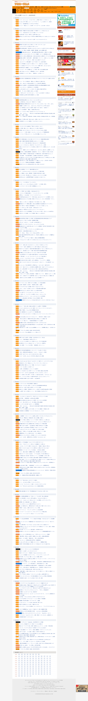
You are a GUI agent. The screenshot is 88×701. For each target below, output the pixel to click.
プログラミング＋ (47, 686)
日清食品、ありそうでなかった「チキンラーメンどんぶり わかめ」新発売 (33, 130)
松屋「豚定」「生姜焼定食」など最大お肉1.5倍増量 (29, 398)
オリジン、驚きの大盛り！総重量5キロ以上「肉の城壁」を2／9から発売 (32, 451)
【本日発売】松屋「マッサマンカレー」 (26, 616)
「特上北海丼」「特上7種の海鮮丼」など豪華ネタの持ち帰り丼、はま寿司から (34, 155)
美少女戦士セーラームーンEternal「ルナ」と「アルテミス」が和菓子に (32, 343)
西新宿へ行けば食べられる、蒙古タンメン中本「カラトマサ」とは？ (33, 44)
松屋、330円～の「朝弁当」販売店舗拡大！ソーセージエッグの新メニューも (33, 205)
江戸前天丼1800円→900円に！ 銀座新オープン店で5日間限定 (69, 43)
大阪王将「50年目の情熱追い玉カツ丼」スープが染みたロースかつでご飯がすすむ (34, 543)
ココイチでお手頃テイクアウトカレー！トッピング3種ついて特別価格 (32, 598)
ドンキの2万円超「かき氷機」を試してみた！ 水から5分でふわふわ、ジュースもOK (66, 111)
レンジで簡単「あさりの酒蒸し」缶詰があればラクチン (29, 191)
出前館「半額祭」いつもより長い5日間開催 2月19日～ (29, 310)
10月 (44, 656)
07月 (36, 654)
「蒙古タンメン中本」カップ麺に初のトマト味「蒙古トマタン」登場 (32, 201)
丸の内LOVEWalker (57, 688)
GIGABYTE (28, 10)
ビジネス (20, 6)
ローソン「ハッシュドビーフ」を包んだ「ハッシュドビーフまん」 (31, 513)
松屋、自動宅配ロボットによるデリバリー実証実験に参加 (30, 311)
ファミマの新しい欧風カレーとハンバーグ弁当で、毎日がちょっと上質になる (35, 419)
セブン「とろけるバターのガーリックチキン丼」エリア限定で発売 (31, 171)
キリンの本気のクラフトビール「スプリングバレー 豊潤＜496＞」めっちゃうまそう (35, 65)
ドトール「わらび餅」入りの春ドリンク (26, 366)
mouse (21, 9)
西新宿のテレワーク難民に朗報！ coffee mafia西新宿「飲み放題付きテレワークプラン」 (36, 203)
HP (56, 681)
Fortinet (45, 11)
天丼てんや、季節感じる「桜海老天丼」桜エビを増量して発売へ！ (31, 417)
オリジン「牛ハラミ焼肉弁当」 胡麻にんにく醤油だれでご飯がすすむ (32, 81)
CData (38, 11)
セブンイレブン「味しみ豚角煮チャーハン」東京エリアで (30, 332)
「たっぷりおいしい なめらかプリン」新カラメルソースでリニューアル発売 (33, 396)
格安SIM (30, 686)
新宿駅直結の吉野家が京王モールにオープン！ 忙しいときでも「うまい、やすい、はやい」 (37, 103)
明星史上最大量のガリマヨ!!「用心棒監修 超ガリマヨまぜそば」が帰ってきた (33, 491)
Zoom (52, 11)
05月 (30, 654)
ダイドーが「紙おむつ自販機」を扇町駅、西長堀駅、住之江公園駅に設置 (33, 50)
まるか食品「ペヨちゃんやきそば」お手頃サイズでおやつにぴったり (32, 596)
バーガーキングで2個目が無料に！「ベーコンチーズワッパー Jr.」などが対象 (33, 193)
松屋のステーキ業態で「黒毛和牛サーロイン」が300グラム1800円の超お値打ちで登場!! (35, 389)
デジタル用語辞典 (42, 687)
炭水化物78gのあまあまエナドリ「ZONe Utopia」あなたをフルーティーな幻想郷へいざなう (36, 196)
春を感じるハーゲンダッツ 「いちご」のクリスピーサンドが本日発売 (32, 296)
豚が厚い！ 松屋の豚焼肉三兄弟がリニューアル (28, 231)
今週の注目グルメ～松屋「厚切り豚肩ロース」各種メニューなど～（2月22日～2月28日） (36, 160)
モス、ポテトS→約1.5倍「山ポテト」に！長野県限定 (29, 404)
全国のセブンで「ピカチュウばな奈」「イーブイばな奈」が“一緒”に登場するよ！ (34, 453)
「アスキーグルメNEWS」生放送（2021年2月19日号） (30, 330)
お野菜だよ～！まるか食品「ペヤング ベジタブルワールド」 (30, 195)
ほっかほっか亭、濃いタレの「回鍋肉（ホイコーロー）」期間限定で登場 (33, 542)
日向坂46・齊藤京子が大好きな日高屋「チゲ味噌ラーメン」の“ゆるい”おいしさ (34, 30)
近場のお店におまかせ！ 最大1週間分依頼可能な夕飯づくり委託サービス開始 (37, 52)
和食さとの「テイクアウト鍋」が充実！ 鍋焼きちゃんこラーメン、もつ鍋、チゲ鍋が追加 (36, 625)
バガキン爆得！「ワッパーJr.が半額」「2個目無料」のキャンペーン (32, 345)
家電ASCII (33, 686)
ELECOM (17, 10)
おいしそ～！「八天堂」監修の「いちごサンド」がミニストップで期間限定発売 (34, 132)
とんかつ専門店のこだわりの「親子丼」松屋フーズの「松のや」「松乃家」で (33, 107)
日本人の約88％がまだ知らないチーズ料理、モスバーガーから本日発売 (33, 400)
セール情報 (61, 6)
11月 (47, 656)
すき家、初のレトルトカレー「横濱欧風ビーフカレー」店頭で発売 (31, 71)
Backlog (42, 11)
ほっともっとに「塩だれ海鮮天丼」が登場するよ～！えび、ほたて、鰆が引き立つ (34, 265)
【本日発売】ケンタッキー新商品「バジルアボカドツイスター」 (31, 121)
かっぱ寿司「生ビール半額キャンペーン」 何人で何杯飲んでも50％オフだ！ (33, 391)
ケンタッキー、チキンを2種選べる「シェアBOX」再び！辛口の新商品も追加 (33, 69)
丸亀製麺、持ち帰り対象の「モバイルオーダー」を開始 (29, 600)
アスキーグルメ (37, 686)
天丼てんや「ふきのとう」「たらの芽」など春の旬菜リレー (30, 222)
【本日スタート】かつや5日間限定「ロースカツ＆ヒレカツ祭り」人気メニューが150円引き (36, 211)
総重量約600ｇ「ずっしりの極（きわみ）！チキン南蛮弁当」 (30, 433)
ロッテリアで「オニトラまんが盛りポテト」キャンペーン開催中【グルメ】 (34, 583)
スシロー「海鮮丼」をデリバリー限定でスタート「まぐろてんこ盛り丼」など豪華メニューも (36, 149)
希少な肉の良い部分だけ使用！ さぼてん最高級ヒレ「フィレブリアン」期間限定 (35, 260)
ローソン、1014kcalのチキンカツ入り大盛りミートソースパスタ (31, 32)
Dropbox (35, 11)
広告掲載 (55, 691)
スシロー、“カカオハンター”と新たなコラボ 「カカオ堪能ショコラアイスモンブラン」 (35, 500)
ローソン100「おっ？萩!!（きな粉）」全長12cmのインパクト (30, 207)
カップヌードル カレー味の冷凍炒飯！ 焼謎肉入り (28, 383)
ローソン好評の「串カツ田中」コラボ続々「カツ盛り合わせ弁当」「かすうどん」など (35, 374)
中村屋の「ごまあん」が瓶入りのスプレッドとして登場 (29, 507)
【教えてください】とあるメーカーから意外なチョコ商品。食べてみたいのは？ (34, 447)
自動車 (36, 6)
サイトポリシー (33, 691)
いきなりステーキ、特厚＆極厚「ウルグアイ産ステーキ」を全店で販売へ (33, 61)
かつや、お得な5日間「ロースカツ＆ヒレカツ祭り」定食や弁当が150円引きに (33, 268)
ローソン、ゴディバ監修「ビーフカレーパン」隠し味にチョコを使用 (32, 641)
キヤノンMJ (21, 12)
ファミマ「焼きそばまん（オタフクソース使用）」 (28, 480)
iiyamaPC (24, 9)
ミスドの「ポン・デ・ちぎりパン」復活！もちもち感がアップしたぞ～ (32, 59)
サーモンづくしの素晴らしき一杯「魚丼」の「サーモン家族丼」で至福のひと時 (34, 408)
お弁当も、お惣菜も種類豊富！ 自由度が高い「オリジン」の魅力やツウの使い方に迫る (36, 151)
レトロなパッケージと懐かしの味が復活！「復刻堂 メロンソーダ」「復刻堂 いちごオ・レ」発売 (37, 273)
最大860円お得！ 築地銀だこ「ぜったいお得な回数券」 (29, 67)
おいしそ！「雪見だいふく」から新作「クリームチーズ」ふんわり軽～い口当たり (34, 25)
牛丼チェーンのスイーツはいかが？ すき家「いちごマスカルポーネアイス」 (33, 39)
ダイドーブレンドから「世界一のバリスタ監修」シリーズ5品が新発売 (32, 282)
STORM (58, 681)
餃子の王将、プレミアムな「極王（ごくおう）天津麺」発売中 (30, 556)
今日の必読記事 (33, 687)
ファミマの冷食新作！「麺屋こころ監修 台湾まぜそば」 (29, 109)
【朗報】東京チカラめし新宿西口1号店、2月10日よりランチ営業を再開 (33, 423)
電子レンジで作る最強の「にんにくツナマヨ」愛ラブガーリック (31, 442)
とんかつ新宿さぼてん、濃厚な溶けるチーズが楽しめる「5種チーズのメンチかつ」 (35, 505)
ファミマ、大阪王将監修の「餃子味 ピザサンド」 (28, 339)
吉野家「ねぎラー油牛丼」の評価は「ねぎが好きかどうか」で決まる (32, 337)
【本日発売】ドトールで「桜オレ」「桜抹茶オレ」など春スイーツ (31, 73)
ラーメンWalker (24, 688)
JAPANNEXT (24, 12)
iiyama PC (40, 681)
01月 (19, 654)
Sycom (28, 9)
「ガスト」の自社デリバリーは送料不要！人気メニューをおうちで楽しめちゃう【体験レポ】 (36, 275)
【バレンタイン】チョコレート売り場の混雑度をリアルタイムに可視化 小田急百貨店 (36, 576)
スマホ (50, 6)
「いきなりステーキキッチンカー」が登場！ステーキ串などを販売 (31, 429)
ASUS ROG (24, 10)
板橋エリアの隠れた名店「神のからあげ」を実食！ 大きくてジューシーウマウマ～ (34, 119)
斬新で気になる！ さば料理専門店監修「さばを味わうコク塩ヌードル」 (32, 177)
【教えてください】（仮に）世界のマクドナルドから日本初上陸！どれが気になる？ (35, 639)
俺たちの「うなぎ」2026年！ (63, 50)
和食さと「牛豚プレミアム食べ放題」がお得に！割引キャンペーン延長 (32, 431)
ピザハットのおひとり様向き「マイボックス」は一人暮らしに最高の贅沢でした (34, 574)
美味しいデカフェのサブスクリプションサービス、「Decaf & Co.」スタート (36, 613)
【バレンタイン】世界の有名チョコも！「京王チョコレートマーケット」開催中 (35, 534)
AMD (21, 10)
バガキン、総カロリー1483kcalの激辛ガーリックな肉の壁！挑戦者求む (32, 83)
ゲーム (58, 6)
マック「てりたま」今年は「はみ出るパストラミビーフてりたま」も (32, 111)
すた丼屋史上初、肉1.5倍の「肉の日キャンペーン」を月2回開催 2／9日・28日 (34, 455)
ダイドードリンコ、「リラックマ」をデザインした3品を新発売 (31, 509)
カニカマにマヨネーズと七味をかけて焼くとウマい (28, 46)
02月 (22, 654)
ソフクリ (59, 11)
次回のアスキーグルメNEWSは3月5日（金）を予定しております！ (32, 164)
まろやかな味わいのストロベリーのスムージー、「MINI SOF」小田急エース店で (35, 316)
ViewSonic (38, 10)
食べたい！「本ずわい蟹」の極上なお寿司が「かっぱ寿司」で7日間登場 (32, 306)
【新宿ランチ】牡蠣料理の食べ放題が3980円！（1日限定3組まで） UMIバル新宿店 (35, 565)
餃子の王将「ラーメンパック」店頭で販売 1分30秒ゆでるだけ (31, 529)
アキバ (47, 6)
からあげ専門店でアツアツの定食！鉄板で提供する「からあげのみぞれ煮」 (33, 254)
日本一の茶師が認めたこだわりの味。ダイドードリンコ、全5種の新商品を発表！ (34, 139)
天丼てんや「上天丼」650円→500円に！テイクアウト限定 (30, 387)
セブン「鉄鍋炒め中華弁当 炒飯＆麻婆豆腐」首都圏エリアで (30, 475)
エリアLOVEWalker (30, 688)
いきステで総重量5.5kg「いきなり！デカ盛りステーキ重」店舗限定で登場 (33, 609)
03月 (25, 654)
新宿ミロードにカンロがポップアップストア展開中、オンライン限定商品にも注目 (35, 54)
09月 (41, 656)
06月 (33, 654)
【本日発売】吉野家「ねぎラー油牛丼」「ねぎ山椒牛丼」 (30, 378)
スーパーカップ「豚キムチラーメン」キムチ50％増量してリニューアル (32, 134)
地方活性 (51, 686)
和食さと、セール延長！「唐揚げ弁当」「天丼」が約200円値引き (31, 538)
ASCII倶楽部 (72, 6)
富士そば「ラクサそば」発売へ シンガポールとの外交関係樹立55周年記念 (33, 385)
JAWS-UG (32, 682)
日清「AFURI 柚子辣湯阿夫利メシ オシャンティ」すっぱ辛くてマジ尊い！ (33, 350)
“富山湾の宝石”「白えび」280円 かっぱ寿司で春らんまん (29, 34)
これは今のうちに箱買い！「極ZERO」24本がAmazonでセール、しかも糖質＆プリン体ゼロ (66, 105)
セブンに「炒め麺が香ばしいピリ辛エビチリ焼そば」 (29, 23)
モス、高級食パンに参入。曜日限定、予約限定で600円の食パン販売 (32, 173)
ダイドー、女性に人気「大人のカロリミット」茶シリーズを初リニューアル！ (33, 244)
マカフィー (17, 12)
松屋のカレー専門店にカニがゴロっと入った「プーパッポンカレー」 (32, 209)
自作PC (42, 6)
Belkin (42, 10)
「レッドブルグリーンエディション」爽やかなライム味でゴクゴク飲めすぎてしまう (35, 588)
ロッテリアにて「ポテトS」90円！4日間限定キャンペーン (30, 186)
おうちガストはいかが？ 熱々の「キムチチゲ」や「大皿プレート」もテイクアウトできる (36, 361)
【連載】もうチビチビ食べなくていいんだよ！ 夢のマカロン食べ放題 (33, 252)
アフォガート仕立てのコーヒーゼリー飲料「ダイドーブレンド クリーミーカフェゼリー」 (36, 308)
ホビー (39, 6)
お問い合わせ (51, 691)
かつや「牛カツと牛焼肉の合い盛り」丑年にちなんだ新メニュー (31, 569)
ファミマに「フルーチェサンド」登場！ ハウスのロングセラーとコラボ (32, 484)
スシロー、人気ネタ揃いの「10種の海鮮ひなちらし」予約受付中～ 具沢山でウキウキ (35, 567)
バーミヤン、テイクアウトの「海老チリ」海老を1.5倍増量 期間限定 (32, 237)
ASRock (31, 10)
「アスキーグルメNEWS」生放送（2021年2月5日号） (30, 649)
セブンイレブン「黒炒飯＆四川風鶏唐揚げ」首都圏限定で (30, 162)
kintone (25, 11)
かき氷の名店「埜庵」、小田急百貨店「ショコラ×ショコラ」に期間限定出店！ (35, 465)
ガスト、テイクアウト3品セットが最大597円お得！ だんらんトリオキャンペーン (34, 376)
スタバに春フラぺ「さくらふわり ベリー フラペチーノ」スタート (31, 292)
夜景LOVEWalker (46, 688)
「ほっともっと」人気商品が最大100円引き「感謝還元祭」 (30, 540)
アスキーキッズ (27, 686)
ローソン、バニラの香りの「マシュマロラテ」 (28, 182)
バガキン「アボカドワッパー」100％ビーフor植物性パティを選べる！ (32, 444)
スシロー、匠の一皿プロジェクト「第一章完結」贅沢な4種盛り (31, 402)
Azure (28, 11)
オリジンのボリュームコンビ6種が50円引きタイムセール (29, 503)
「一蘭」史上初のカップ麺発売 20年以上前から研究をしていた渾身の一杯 (33, 318)
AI (16, 6)
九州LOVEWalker (52, 688)
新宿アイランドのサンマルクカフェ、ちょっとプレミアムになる (32, 224)
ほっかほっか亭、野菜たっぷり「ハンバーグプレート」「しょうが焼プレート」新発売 (35, 21)
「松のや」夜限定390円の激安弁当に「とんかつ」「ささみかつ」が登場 (32, 352)
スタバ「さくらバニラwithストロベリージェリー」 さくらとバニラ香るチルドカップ (35, 421)
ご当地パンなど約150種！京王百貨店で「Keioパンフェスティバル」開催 (33, 427)
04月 (27, 654)
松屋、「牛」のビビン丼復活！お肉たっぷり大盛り (28, 91)
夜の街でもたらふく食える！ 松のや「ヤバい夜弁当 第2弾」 (31, 290)
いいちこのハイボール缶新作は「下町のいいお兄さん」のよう (30, 126)
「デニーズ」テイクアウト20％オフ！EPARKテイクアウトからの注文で (32, 627)
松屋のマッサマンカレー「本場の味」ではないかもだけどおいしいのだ (32, 552)
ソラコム (31, 11)
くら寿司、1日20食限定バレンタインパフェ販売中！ (29, 368)
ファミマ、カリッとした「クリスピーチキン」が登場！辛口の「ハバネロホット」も (35, 19)
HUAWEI (35, 10)
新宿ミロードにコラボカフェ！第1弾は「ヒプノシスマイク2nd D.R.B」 (33, 435)
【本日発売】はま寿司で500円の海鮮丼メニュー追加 (29, 94)
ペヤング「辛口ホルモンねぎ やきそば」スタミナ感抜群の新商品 (31, 486)
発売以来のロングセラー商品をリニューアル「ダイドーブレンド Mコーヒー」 (33, 363)
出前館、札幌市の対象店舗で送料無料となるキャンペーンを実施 (31, 141)
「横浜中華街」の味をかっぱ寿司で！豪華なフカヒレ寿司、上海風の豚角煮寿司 (34, 536)
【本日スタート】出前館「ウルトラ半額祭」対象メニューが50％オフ (32, 213)
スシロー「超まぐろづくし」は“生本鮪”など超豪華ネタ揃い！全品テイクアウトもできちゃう (36, 267)
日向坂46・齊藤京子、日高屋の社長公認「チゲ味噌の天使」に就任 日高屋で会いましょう (36, 153)
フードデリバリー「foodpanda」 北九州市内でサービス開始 (31, 622)
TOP (25, 680)
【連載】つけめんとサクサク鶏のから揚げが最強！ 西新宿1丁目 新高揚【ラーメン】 (36, 457)
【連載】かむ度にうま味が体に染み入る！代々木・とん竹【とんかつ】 (33, 322)
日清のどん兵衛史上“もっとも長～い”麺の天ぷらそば (29, 604)
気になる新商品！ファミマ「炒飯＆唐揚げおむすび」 (29, 169)
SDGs (54, 686)
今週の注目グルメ (67, 29)
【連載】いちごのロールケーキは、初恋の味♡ (28, 591)
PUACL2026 (57, 686)
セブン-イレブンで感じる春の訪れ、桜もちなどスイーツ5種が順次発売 (32, 143)
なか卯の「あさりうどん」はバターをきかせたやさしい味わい (30, 354)
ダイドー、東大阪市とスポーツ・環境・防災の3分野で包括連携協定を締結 (33, 250)
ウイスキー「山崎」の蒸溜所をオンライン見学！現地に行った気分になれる (33, 246)
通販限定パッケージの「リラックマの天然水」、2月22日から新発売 (32, 449)
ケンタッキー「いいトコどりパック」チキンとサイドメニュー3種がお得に (33, 511)
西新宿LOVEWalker (41, 688)
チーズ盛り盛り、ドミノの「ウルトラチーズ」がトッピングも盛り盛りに (33, 256)
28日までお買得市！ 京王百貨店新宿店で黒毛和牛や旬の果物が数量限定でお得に (35, 85)
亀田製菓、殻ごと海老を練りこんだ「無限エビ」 (28, 502)
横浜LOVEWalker (35, 688)
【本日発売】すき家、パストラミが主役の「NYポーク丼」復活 (31, 578)
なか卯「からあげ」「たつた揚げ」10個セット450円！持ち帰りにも (32, 631)
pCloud (35, 12)
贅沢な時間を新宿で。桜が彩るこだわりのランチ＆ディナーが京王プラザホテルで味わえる (37, 48)
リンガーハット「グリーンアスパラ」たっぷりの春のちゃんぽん (31, 229)
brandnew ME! (31, 12)
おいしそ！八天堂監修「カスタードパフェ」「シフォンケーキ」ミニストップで (34, 554)
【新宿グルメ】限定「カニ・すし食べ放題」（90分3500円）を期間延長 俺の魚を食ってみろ (37, 561)
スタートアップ (54, 6)
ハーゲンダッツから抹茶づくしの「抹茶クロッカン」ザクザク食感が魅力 (33, 341)
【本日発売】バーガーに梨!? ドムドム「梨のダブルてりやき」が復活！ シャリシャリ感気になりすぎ (66, 118)
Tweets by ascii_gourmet (61, 89)
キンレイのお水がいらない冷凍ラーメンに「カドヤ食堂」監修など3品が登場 (33, 370)
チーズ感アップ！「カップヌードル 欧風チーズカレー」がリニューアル (32, 294)
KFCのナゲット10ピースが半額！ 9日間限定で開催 (28, 220)
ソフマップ (28, 12)
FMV (17, 9)
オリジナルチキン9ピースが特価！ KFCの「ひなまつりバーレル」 (31, 286)
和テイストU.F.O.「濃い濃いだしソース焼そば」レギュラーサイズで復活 (32, 175)
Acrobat (21, 11)
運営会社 (46, 691)
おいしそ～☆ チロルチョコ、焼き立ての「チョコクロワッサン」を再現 (32, 144)
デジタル (27, 6)
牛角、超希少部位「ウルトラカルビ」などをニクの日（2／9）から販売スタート (34, 524)
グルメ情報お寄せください (64, 91)
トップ (14, 6)
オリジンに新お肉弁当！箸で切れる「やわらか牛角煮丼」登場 (30, 298)
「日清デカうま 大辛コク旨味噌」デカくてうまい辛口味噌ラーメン (31, 277)
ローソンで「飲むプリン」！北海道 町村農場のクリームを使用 (31, 320)
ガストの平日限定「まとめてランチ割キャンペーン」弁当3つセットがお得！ (33, 63)
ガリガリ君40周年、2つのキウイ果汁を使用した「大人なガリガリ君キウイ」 (33, 498)
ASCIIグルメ (22, 4)
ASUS (38, 9)
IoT (17, 6)
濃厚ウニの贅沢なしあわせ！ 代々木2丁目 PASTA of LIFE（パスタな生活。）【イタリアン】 (37, 647)
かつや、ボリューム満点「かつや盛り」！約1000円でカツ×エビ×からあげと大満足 (66, 137)
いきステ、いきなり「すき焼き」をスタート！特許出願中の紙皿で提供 (32, 288)
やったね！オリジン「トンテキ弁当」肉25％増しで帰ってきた (31, 602)
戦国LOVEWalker (63, 688)
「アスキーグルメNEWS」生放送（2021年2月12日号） (30, 473)
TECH (24, 6)
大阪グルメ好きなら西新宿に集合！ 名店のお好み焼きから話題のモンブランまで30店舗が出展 (37, 56)
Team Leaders (42, 686)
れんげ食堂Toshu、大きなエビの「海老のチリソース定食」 (30, 101)
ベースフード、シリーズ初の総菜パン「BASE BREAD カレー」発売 (35, 563)
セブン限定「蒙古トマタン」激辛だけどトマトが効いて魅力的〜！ (31, 128)
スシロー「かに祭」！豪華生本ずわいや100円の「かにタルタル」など (32, 437)
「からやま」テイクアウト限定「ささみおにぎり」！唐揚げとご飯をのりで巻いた (34, 446)
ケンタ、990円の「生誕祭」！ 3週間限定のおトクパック (69, 37)
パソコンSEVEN (31, 9)
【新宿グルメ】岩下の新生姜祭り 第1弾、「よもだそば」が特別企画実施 (33, 611)
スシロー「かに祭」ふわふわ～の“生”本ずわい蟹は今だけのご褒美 (31, 356)
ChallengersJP (61, 686)
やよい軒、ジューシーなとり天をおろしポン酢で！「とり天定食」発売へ (33, 184)
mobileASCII (47, 687)
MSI (35, 9)
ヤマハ (49, 11)
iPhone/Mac (32, 6)
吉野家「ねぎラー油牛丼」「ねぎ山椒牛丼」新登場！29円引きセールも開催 (33, 425)
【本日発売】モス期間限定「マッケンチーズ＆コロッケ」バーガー (31, 410)
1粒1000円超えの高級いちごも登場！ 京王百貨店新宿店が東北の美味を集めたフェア (36, 218)
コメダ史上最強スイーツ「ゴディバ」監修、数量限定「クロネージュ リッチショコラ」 (35, 629)
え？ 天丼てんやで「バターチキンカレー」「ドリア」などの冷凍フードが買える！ (34, 92)
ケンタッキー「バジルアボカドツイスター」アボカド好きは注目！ (31, 258)
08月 (39, 654)
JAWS (17, 11)
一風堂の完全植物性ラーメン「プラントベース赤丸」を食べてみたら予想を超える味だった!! (36, 643)
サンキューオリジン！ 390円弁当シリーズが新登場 (28, 87)
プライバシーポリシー (40, 691)
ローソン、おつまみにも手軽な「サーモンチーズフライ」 (30, 482)
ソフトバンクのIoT (55, 11)
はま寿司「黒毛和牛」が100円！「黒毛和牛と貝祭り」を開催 (30, 284)
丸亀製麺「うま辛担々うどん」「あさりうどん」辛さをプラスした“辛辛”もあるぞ (34, 105)
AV (46, 680)
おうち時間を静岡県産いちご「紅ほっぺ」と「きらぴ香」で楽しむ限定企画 (34, 496)
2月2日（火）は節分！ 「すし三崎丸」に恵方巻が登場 (30, 645)
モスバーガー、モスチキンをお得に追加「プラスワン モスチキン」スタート (33, 372)
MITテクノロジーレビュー (52, 687)
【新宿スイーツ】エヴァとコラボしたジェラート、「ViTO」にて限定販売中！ (34, 589)
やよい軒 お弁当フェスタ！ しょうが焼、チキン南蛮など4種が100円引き (32, 89)
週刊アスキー (38, 687)
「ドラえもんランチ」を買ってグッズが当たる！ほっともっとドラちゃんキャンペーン (35, 239)
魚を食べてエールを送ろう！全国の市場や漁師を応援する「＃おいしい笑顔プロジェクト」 (36, 248)
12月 (50, 656)
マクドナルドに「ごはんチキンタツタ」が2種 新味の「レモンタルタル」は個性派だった (36, 615)
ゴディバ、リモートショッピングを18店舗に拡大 (29, 549)
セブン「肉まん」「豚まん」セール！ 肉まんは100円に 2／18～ (31, 232)
